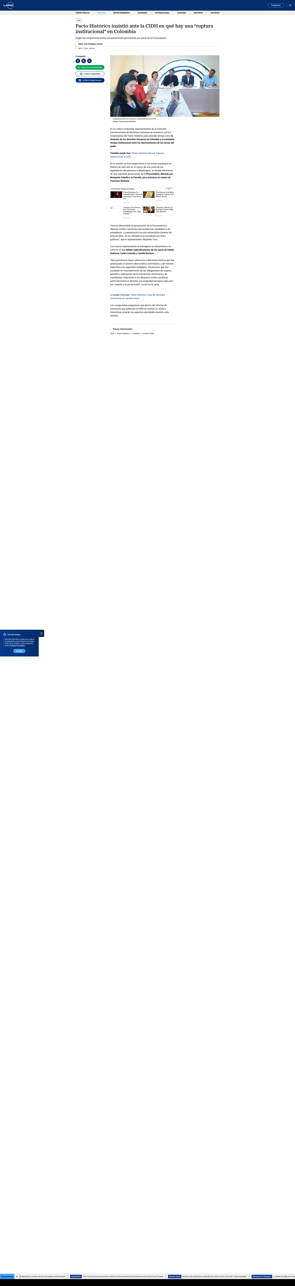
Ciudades (181, 13)
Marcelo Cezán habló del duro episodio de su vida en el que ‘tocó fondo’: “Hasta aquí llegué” (166, 1276)
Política (101, 13)
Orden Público (83, 13)
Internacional (162, 13)
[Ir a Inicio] (9, 5)
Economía (142, 13)
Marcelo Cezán (126, 1276)
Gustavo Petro (148, 333)
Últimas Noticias (7, 1276)
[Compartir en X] (83, 61)
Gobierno (136, 333)
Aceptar (19, 651)
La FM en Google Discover (91, 80)
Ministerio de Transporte (213, 1276)
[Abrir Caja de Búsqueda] (290, 5)
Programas (276, 5)
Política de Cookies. (18, 645)
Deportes (198, 13)
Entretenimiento (121, 13)
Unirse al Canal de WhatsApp (91, 67)
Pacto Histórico (123, 333)
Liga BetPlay (27, 1276)
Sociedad (215, 13)
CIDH (112, 333)
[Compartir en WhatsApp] (89, 61)
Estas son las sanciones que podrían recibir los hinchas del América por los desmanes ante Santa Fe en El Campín (74, 1276)
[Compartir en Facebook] (78, 61)
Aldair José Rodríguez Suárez (90, 44)
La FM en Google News (92, 74)
